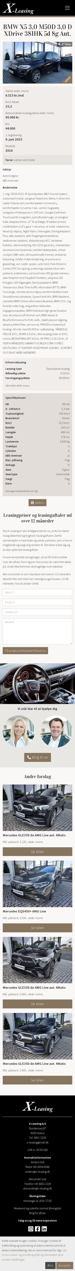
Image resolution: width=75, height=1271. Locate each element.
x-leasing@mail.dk (37, 1142)
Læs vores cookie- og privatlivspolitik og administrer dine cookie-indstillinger (34, 1254)
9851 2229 (40, 1137)
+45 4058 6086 (41, 1167)
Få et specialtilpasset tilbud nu (25, 650)
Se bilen (37, 851)
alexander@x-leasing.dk (37, 1188)
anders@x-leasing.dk (37, 1171)
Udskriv (39, 502)
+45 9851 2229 (42, 1184)
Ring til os (39, 757)
